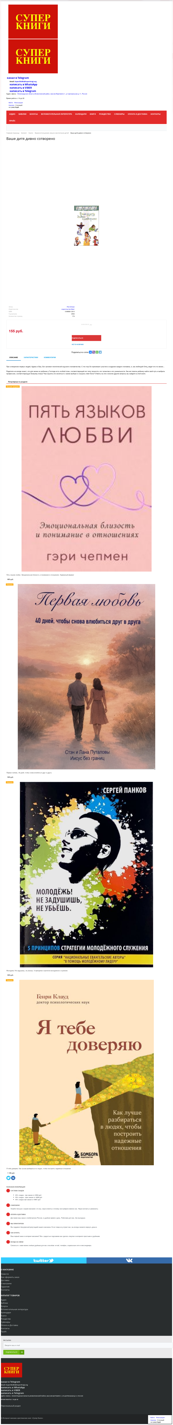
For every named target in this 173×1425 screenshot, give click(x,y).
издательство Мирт (68, 309)
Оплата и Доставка (9, 1325)
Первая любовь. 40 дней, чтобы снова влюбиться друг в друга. (29, 773)
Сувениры (5, 1322)
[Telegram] (100, 352)
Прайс (4, 1331)
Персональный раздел (11, 1405)
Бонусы (4, 1306)
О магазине (6, 1283)
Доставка (5, 1280)
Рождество (6, 1319)
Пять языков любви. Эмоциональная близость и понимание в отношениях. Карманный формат (40, 575)
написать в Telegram (23, 91)
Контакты (5, 1290)
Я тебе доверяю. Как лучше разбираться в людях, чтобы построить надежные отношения (38, 1168)
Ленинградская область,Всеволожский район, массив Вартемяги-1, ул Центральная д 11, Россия (52, 94)
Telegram (23, 77)
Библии (4, 1303)
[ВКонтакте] (90, 352)
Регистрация (18, 103)
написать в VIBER (21, 87)
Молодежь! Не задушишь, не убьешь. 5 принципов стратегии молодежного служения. (37, 970)
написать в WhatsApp (23, 84)
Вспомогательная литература (14, 1309)
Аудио (3, 1300)
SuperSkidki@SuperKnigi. (24, 81)
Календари (6, 1312)
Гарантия (5, 1286)
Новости (5, 1274)
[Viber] (93, 352)
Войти (11, 103)
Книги (3, 1315)
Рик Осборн (71, 307)
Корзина (11, 105)
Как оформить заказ (10, 1277)
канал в (12, 77)
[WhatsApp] (97, 352)
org (35, 81)
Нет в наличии (78, 344)
